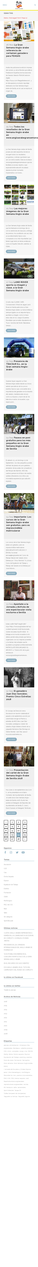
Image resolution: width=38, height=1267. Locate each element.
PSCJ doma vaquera (18, 1078)
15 (25, 835)
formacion (18, 1060)
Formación (7, 892)
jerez (5, 1072)
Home (6, 18)
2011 (5, 1021)
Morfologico (8, 900)
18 (18, 839)
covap (21, 1051)
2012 (5, 1017)
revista (26, 1084)
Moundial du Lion (10, 1075)
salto (15, 1087)
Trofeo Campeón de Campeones (15, 1093)
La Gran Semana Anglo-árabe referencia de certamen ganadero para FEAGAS (17, 50)
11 (25, 831)
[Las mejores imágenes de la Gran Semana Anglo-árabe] (19, 195)
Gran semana (8, 1063)
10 (18, 831)
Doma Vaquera (9, 876)
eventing (23, 1057)
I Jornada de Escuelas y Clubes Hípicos (17, 1069)
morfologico (25, 1072)
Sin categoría (8, 917)
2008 (5, 1033)
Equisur (6, 880)
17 (12, 839)
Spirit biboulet (9, 1090)
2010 (5, 1025)
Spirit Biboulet (8, 921)
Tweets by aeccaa (10, 990)
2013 (5, 1013)
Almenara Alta (24, 1045)
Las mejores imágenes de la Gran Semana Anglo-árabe (17, 211)
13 (12, 835)
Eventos (6, 888)
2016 (5, 1001)
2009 (5, 1029)
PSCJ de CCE (8, 904)
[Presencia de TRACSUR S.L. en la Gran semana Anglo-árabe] (19, 347)
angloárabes (8, 1048)
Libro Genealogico (14, 1072)
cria (25, 1051)
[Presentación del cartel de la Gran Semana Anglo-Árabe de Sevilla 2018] (19, 756)
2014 (5, 1009)
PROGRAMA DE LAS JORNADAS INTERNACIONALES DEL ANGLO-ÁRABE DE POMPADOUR (18, 947)
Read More (11, 96)
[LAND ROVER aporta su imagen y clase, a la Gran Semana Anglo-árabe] (19, 268)
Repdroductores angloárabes (14, 1081)
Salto (5, 913)
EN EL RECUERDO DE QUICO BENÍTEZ (16, 963)
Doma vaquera (19, 1054)
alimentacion (14, 1045)
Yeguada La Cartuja (10, 1096)
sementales (22, 1087)
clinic (9, 1051)
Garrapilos (26, 1060)
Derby (6, 1054)
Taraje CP (18, 1090)
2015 (5, 1005)
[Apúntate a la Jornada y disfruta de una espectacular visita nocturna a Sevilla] (19, 590)
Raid (5, 909)
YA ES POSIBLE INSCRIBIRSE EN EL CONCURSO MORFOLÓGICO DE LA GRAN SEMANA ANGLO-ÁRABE (18, 956)
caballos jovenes (26, 1048)
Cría (5, 872)
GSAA (6, 896)
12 (6, 835)
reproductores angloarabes (13, 1084)
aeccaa (6, 1045)
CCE (5, 868)
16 (6, 839)
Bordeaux (16, 1048)
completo (15, 1051)
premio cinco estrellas (24, 1075)
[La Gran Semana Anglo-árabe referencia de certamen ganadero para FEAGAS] (19, 31)
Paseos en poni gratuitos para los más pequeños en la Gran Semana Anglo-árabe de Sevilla (18, 443)
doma (11, 1054)
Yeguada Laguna (24, 1096)
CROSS (30, 1051)
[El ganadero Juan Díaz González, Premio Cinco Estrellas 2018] (19, 677)
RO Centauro (8, 1087)
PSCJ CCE (7, 1078)
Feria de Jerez (9, 1060)
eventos (29, 1057)
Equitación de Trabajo (11, 884)
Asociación (7, 864)
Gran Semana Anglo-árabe (23, 1063)
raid (27, 1078)
